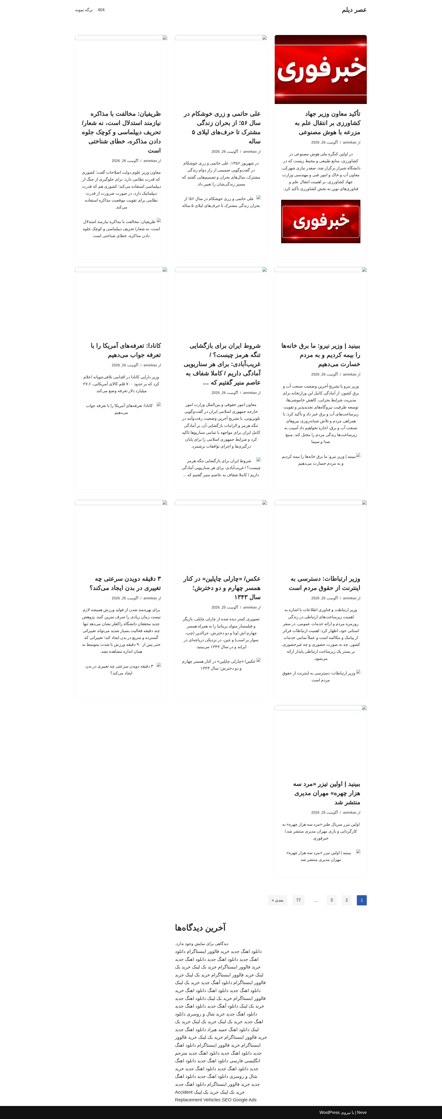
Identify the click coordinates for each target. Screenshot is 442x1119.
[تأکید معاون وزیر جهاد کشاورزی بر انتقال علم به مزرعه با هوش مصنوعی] (321, 69)
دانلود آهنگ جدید (216, 982)
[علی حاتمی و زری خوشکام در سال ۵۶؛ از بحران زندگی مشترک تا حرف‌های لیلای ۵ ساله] (221, 69)
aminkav (350, 142)
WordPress (329, 1112)
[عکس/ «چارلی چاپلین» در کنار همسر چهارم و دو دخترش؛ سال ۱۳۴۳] (221, 534)
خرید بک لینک (204, 967)
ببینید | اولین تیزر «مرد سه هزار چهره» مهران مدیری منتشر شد (326, 793)
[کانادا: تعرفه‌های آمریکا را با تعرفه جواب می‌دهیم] (121, 301)
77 (298, 900)
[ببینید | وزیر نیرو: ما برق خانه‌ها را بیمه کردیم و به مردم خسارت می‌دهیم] (321, 301)
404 (101, 10)
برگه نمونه (84, 10)
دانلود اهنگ (217, 990)
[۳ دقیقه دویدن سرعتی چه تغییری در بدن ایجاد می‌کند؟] (121, 534)
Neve (362, 1112)
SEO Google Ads (239, 1099)
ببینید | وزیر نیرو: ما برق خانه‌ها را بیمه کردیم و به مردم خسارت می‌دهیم (320, 354)
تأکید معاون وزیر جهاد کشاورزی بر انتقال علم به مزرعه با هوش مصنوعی (327, 122)
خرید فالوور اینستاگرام (208, 951)
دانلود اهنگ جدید (246, 951)
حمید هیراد (217, 1029)
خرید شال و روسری (206, 1014)
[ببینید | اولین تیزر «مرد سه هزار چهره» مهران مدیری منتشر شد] (321, 739)
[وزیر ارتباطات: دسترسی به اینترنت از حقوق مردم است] (321, 534)
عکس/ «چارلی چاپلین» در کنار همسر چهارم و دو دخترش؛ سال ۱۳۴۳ (222, 587)
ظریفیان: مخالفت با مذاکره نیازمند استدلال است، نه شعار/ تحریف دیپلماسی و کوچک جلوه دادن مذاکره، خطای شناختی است (121, 132)
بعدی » (277, 900)
